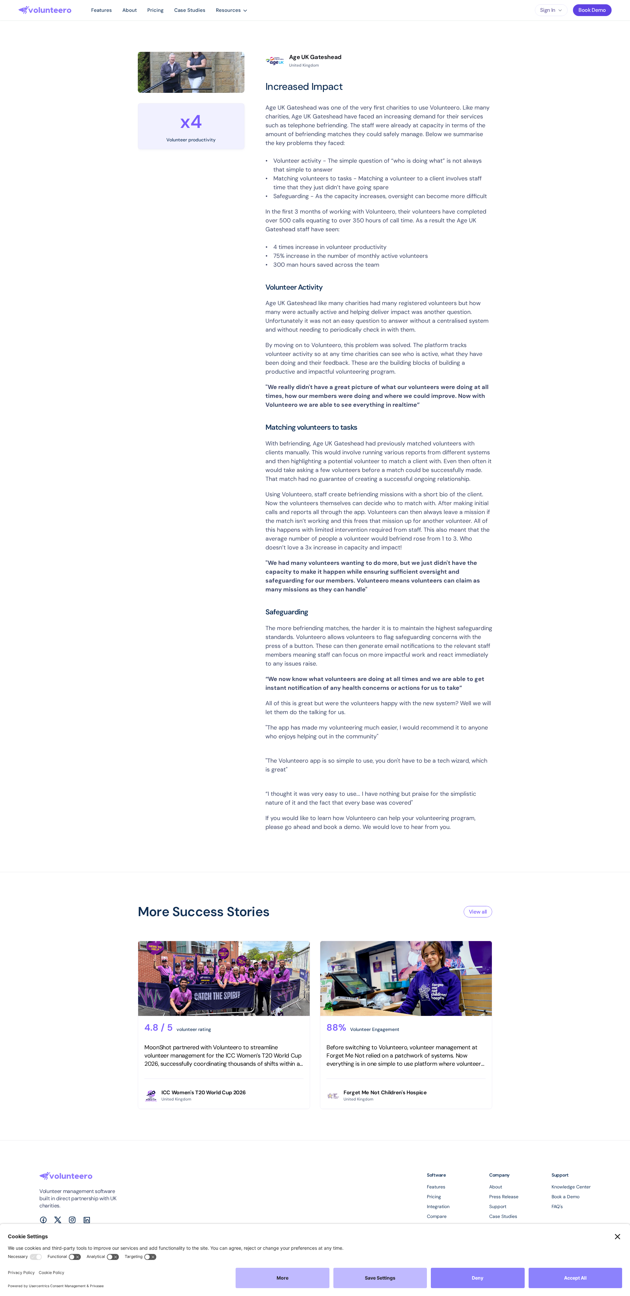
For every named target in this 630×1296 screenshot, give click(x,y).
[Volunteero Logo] (45, 10)
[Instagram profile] (72, 1220)
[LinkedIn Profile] (87, 1220)
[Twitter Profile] (58, 1220)
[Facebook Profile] (43, 1220)
